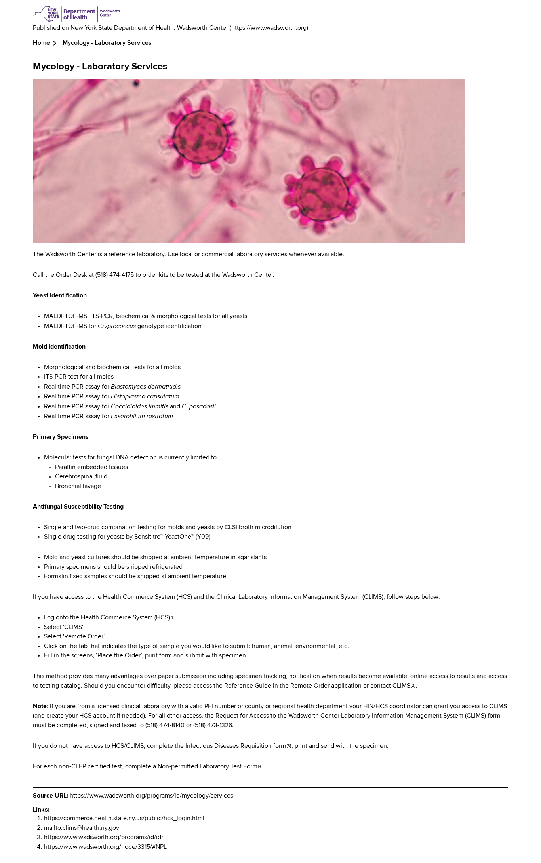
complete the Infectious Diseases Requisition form (219, 746)
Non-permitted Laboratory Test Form (210, 767)
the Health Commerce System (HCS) (121, 618)
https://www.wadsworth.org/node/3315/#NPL (105, 847)
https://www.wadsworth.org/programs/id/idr (103, 837)
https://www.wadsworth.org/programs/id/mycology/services (151, 796)
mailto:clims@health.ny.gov (81, 828)
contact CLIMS (392, 686)
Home (41, 43)
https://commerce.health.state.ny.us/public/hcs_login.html (124, 818)
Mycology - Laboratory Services (100, 66)
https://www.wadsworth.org (269, 28)
